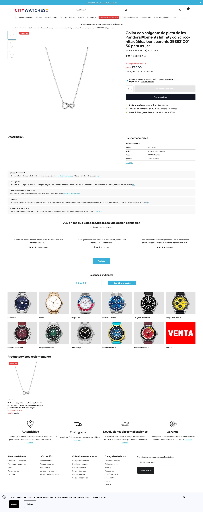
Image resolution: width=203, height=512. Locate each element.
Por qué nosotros (47, 464)
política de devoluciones (71, 194)
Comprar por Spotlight (24, 17)
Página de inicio (20, 28)
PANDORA (137, 50)
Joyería (81, 17)
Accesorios (91, 17)
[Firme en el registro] (181, 10)
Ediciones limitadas (130, 17)
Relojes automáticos (80, 461)
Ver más (183, 17)
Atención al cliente (17, 456)
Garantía (11, 474)
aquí (98, 176)
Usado (175, 17)
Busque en (126, 10)
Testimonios (45, 467)
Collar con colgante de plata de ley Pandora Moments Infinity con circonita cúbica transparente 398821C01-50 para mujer (25, 405)
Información (46, 456)
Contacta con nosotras (17, 461)
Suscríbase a (146, 470)
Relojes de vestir (79, 467)
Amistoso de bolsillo (162, 17)
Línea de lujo (146, 17)
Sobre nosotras (46, 461)
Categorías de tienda (115, 456)
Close (200, 2)
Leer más (98, 211)
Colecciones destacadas (84, 456)
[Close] (191, 497)
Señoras (63, 17)
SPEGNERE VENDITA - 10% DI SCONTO (101, 3)
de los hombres (51, 17)
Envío (10, 467)
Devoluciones (13, 471)
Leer (129, 163)
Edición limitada (111, 474)
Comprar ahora (160, 97)
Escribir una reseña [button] (122, 283)
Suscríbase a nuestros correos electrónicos (155, 457)
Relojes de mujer (112, 464)
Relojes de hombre (112, 461)
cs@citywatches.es (65, 176)
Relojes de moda (79, 471)
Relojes (72, 17)
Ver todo (101, 261)
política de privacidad (48, 471)
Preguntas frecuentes (16, 464)
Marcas (39, 17)
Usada (107, 481)
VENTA (108, 484)
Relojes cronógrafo (80, 464)
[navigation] (12, 35)
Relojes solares (78, 474)
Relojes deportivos (80, 478)
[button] (112, 80)
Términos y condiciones (49, 474)
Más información (147, 82)
